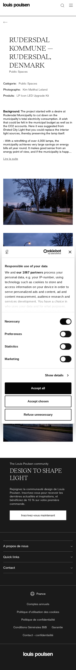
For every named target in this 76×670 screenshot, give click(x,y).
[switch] (65, 334)
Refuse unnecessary (38, 414)
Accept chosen (38, 401)
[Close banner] (70, 251)
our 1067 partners (29, 272)
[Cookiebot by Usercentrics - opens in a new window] (45, 252)
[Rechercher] (62, 5)
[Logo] (16, 7)
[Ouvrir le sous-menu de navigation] (70, 7)
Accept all (38, 388)
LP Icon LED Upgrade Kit (33, 95)
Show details (54, 375)
